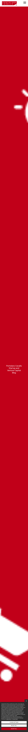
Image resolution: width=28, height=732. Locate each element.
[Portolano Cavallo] (12, 3)
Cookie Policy (8, 719)
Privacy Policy (15, 719)
